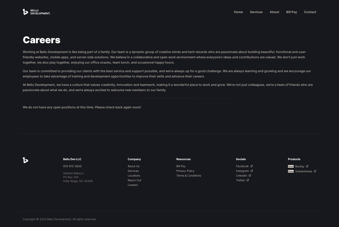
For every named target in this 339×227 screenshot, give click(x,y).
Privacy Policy (185, 170)
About (274, 12)
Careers (133, 185)
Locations (134, 175)
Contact (310, 12)
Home (238, 12)
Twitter (240, 180)
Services (256, 12)
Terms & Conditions (188, 175)
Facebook (242, 166)
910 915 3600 (72, 166)
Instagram (242, 170)
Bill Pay (291, 12)
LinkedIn (241, 175)
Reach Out (134, 180)
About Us (133, 166)
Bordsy (296, 166)
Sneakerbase (300, 171)
